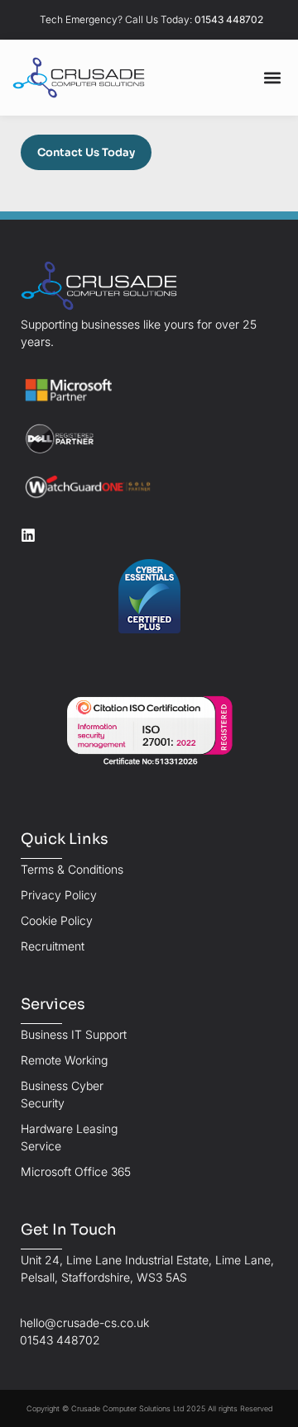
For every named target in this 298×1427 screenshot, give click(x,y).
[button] (272, 78)
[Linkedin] (28, 535)
